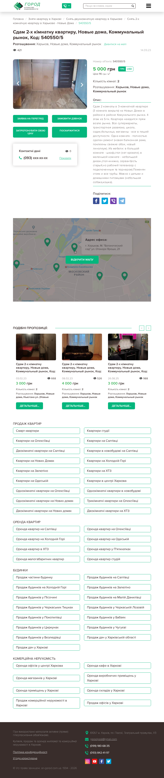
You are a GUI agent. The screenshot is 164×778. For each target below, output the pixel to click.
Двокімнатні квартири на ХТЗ (108, 511)
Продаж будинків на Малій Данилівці (114, 597)
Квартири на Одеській (32, 481)
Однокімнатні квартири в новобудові (114, 491)
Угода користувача (25, 758)
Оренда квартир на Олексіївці (109, 529)
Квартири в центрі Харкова (106, 481)
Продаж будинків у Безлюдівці (38, 637)
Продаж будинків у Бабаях (106, 617)
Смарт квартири (27, 431)
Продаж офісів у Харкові (105, 703)
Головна (18, 19)
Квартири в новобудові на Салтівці (112, 451)
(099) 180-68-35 (100, 746)
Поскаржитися (70, 130)
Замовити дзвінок (69, 118)
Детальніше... (29, 406)
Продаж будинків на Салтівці (108, 577)
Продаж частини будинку (34, 577)
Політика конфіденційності (30, 752)
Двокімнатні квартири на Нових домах (44, 511)
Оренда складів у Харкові (106, 690)
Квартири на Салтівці (102, 441)
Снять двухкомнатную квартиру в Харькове (94, 19)
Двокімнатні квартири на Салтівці (40, 451)
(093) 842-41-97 (99, 752)
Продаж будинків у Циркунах (37, 627)
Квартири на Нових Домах (35, 461)
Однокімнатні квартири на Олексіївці (43, 491)
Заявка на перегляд (30, 118)
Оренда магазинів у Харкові (36, 678)
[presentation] (18, 84)
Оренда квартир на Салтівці (36, 529)
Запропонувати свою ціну (30, 132)
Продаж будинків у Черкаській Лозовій (115, 607)
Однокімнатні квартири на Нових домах (44, 501)
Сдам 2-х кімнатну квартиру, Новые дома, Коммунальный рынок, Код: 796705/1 (36, 369)
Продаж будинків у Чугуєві (106, 627)
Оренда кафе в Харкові (104, 666)
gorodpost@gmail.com (103, 739)
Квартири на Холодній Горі (106, 461)
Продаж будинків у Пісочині (36, 597)
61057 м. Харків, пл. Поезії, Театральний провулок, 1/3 (123, 733)
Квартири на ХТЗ (99, 471)
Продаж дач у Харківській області (111, 637)
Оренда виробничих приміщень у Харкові (111, 678)
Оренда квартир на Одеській (108, 539)
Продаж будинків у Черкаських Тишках (44, 607)
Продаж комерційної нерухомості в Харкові (41, 702)
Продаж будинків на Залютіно (108, 587)
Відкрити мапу (82, 259)
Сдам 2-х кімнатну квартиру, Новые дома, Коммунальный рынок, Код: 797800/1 (128, 369)
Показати (65, 158)
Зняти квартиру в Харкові (44, 19)
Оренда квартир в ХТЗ (32, 549)
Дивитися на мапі (115, 44)
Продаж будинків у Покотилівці (39, 617)
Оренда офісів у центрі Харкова (39, 666)
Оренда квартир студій (103, 559)
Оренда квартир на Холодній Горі (40, 539)
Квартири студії (98, 431)
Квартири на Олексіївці (33, 441)
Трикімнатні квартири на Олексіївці (112, 501)
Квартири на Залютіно (32, 471)
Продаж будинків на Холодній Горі (41, 587)
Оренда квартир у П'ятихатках (109, 549)
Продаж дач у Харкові (32, 647)
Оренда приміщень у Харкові (37, 690)
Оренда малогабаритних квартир (40, 559)
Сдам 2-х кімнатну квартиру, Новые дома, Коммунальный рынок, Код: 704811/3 (82, 369)
